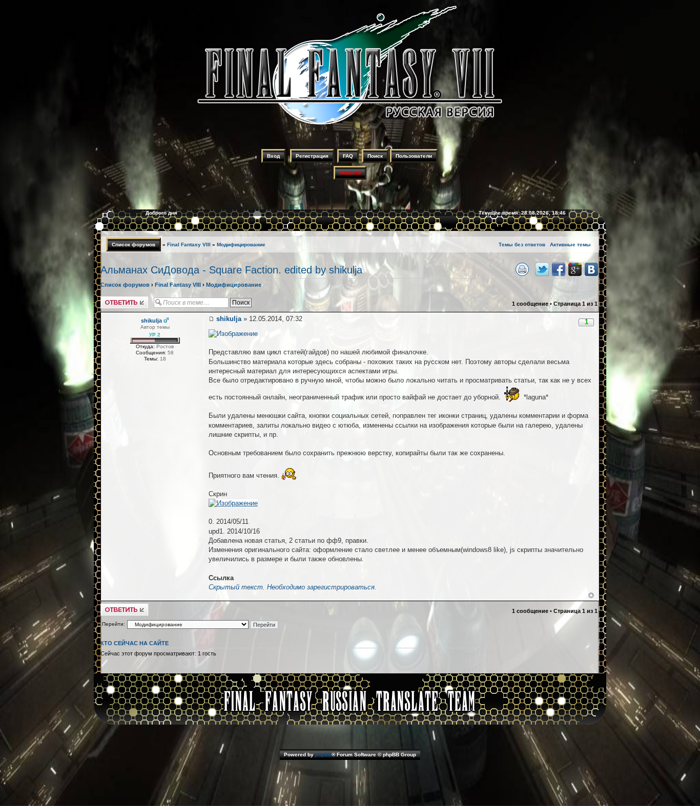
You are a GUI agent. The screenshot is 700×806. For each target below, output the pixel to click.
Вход (273, 156)
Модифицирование (241, 244)
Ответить (112, 299)
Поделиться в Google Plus (575, 269)
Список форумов (133, 244)
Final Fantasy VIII (189, 244)
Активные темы (570, 244)
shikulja (228, 319)
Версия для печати (522, 269)
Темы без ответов (522, 244)
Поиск (375, 156)
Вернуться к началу (591, 595)
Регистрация (312, 156)
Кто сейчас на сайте (134, 643)
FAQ (348, 156)
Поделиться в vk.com (591, 269)
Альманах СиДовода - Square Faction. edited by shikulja (231, 269)
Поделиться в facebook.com (558, 269)
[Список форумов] (350, 126)
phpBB (323, 754)
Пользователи (414, 156)
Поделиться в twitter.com (542, 269)
